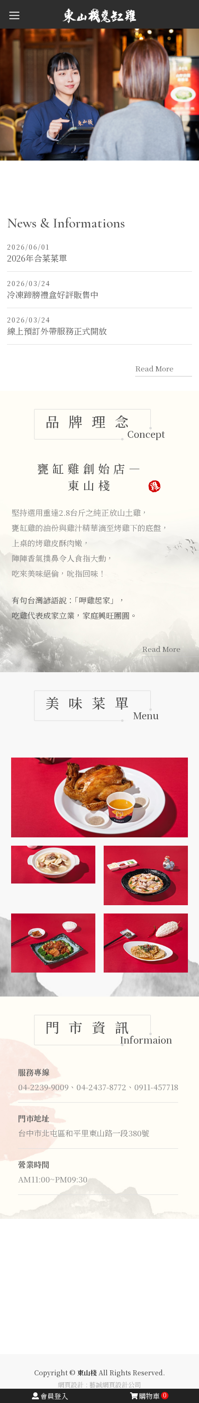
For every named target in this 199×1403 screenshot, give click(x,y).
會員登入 (54, 1396)
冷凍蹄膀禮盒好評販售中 (53, 289)
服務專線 (34, 1072)
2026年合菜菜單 (37, 253)
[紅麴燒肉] (53, 943)
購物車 (153, 1396)
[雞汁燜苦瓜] (146, 943)
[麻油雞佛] (146, 875)
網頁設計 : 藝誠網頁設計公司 (99, 1384)
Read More (154, 368)
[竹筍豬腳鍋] (53, 865)
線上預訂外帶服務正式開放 (57, 326)
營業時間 (34, 1164)
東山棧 (99, 15)
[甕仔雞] (99, 797)
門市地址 (34, 1118)
